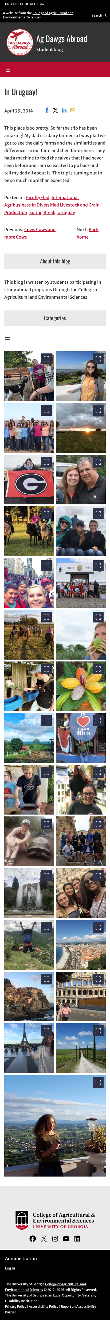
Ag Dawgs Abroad (61, 38)
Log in (10, 1268)
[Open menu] (8, 70)
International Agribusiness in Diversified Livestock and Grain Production (52, 205)
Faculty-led (37, 197)
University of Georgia (28, 1295)
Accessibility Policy (43, 1307)
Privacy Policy (15, 1307)
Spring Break (42, 212)
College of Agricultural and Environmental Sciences (38, 15)
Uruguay (66, 212)
